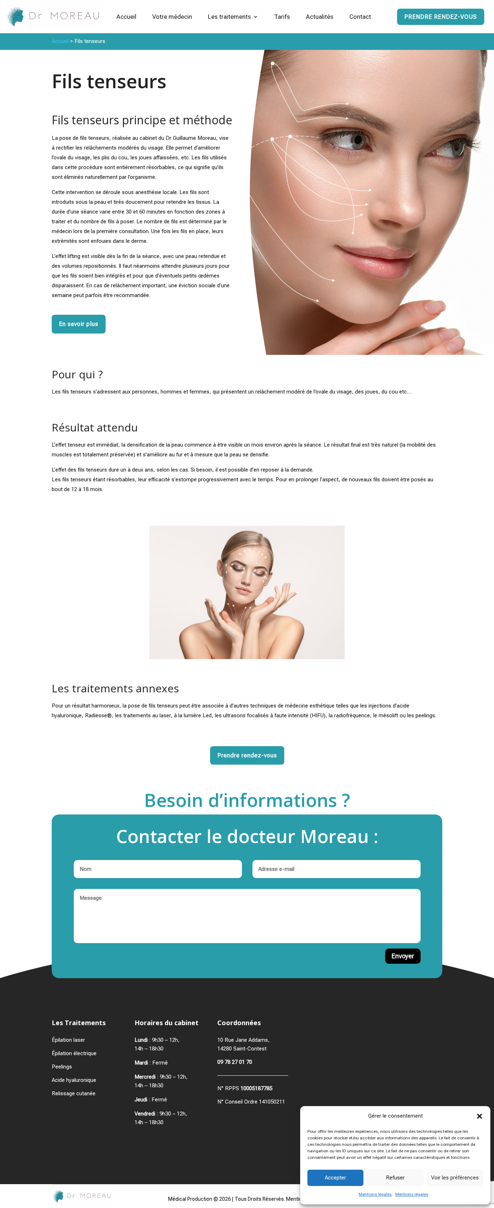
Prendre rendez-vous (440, 16)
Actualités (319, 16)
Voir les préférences (455, 1177)
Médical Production (190, 1199)
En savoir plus (78, 324)
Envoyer (403, 956)
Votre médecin (172, 16)
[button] (479, 1116)
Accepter (335, 1177)
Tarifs (282, 16)
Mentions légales (375, 1194)
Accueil (126, 16)
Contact (360, 16)
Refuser (395, 1177)
